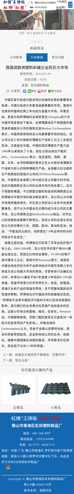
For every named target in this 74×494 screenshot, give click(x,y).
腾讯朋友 (56, 91)
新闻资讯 (38, 33)
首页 (29, 33)
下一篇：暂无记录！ (17, 360)
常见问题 (58, 57)
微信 (34, 91)
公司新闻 (16, 57)
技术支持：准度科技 (38, 490)
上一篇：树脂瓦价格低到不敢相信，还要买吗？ (35, 354)
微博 (44, 91)
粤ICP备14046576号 (37, 484)
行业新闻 (50, 33)
